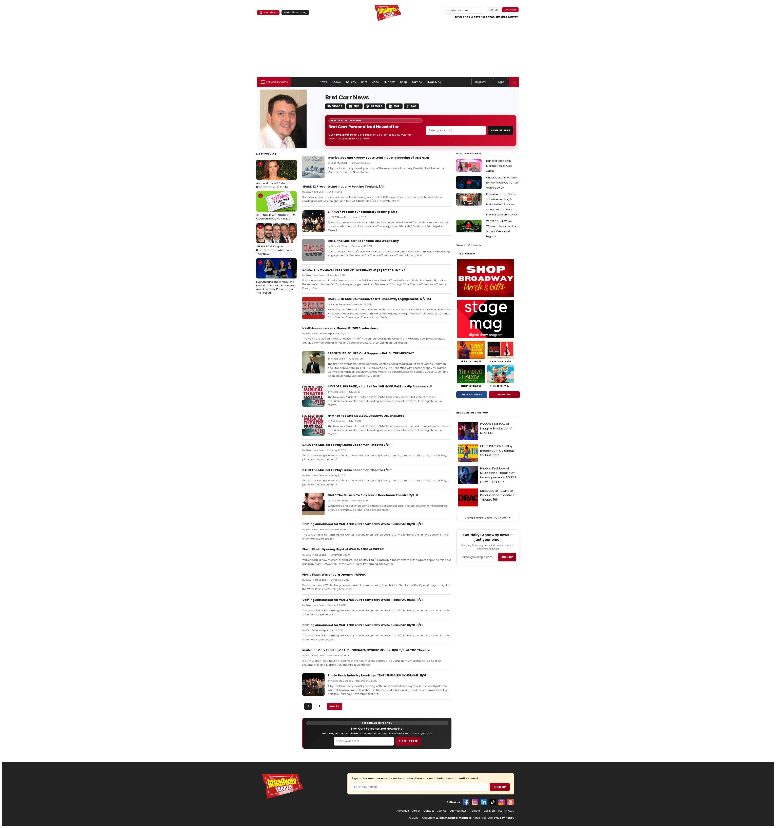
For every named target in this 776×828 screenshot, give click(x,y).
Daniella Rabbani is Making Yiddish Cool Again (499, 166)
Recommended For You (472, 412)
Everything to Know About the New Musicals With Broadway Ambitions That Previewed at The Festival (275, 278)
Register (480, 82)
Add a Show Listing (295, 12)
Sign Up (500, 787)
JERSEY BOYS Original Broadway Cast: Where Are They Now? (274, 240)
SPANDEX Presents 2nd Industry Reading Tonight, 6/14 (343, 187)
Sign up (507, 557)
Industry (351, 82)
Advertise (402, 811)
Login (500, 82)
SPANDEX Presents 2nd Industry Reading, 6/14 (362, 212)
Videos (337, 106)
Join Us (441, 811)
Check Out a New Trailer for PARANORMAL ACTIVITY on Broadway (503, 183)
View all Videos (467, 245)
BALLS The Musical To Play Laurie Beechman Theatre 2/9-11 (347, 445)
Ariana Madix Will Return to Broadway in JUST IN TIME (273, 175)
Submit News (458, 811)
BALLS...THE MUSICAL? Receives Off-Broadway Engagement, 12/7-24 (354, 270)
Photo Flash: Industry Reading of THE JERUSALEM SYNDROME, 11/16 (377, 675)
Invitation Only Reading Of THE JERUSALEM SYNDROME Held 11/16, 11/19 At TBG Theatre (366, 650)
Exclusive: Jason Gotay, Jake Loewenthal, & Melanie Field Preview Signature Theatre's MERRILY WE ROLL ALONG (501, 204)
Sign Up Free (500, 130)
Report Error (506, 811)
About (416, 811)
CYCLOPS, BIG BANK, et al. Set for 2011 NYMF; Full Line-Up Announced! (380, 386)
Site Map (489, 811)
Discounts (504, 394)
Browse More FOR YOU (485, 518)
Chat (364, 82)
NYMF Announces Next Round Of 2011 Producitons (340, 328)
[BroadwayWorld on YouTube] (510, 802)
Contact (428, 811)
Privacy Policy (504, 818)
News (323, 82)
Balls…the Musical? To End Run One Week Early (363, 241)
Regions (475, 811)
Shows (336, 82)
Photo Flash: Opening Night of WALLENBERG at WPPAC (343, 549)
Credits (376, 106)
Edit (396, 106)
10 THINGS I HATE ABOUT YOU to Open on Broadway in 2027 (276, 207)
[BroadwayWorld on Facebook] (466, 802)
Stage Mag (434, 82)
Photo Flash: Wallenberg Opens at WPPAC (334, 575)
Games (417, 82)
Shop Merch (270, 12)
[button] (514, 82)
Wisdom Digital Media (452, 818)
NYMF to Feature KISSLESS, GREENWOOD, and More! (367, 416)
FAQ (413, 106)
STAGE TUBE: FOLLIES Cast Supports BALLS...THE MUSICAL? (371, 353)
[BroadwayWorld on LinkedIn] (483, 802)
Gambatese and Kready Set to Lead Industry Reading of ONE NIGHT (379, 158)
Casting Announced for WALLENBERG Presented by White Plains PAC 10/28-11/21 (362, 524)
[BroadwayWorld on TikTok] (492, 802)
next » (334, 706)
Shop (403, 82)
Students (389, 82)
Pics (356, 106)
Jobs (375, 82)
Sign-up (493, 9)
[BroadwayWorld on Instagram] (475, 802)
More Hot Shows (472, 394)
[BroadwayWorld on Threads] (501, 802)
